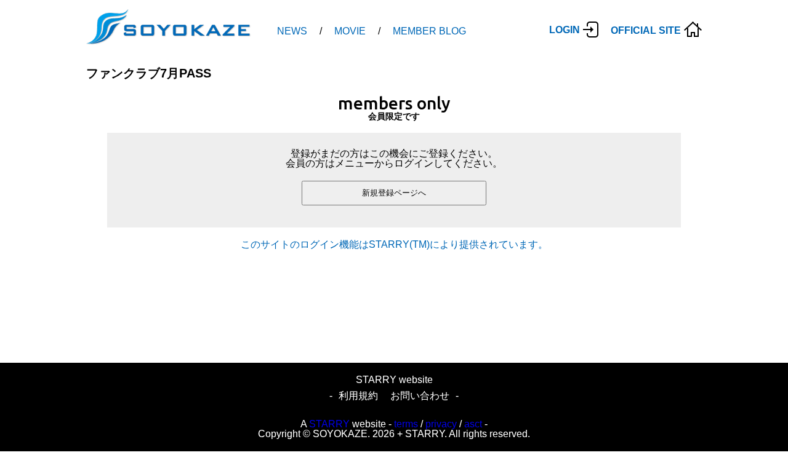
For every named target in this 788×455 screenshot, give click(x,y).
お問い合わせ (419, 395)
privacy (441, 424)
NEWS (292, 31)
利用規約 (358, 395)
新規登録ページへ (394, 192)
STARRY (329, 424)
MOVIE (350, 31)
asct (473, 424)
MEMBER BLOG (429, 31)
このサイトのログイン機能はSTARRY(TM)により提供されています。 (394, 244)
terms (406, 424)
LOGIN (564, 30)
